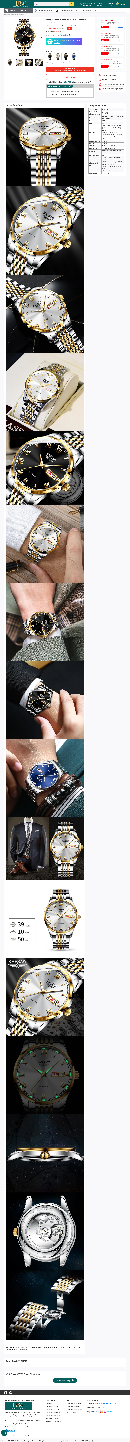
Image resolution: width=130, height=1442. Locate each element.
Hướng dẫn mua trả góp (88, 10)
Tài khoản (110, 3)
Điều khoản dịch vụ (52, 1406)
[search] (71, 4)
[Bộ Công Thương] (10, 1431)
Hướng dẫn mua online (67, 10)
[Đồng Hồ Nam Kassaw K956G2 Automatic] (24, 37)
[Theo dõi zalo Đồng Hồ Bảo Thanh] (10, 1392)
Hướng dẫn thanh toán (46, 10)
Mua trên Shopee (72, 1412)
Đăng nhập (109, 5)
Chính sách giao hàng (53, 1409)
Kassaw (58, 26)
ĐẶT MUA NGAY (70, 69)
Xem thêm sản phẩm (65, 1380)
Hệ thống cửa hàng (99, 4)
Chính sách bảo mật (52, 1418)
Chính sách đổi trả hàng (53, 1412)
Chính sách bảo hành (53, 1415)
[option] (24, 37)
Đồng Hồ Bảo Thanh (25, 1436)
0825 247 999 (87, 5)
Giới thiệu (49, 1403)
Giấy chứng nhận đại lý (53, 1421)
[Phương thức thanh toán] (99, 1412)
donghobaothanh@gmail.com (21, 1427)
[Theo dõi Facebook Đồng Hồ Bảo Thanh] (5, 1392)
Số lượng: (49, 63)
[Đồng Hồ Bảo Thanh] (16, 4)
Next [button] (41, 37)
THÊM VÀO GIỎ (70, 77)
